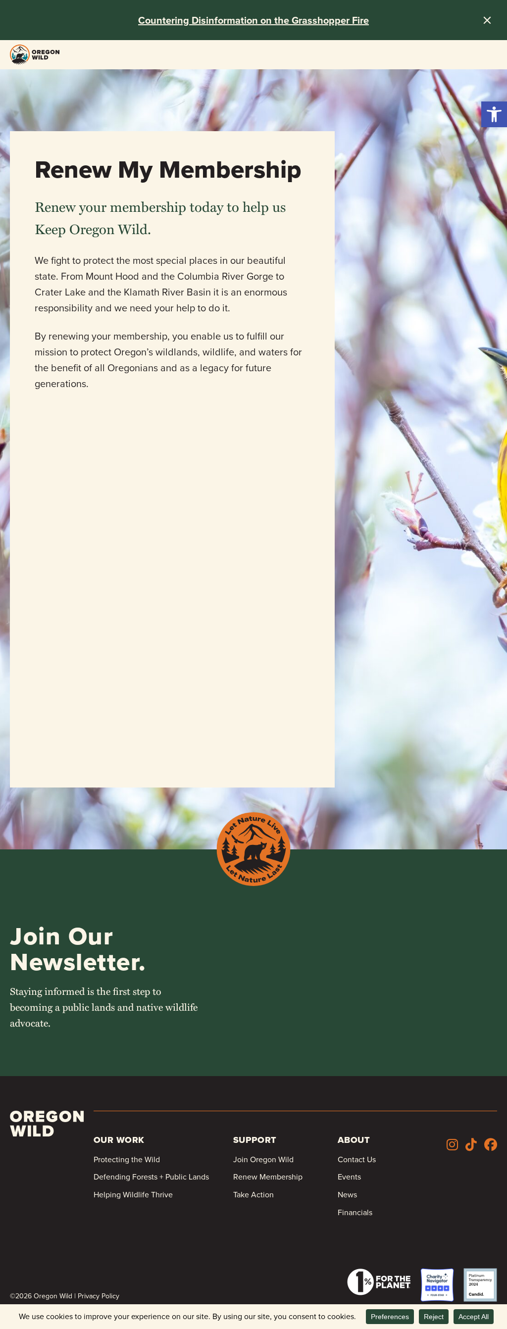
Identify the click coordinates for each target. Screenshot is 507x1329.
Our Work (119, 1139)
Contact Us (357, 1159)
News (347, 1194)
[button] (494, 114)
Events (349, 1176)
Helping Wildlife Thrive (133, 1194)
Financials (355, 1212)
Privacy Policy (98, 1296)
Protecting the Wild (127, 1159)
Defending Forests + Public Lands (151, 1176)
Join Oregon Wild (263, 1159)
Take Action (253, 1194)
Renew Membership (268, 1176)
